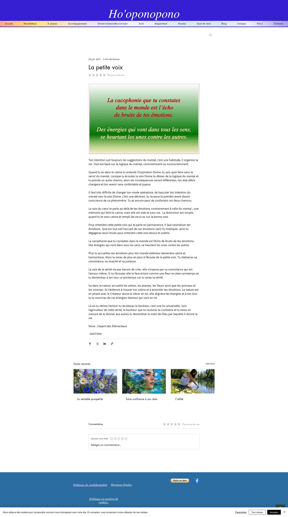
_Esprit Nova (95, 333)
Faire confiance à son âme (141, 399)
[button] (182, 24)
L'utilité (179, 399)
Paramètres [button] (240, 512)
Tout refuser (257, 512)
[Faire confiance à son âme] (144, 381)
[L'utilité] (192, 381)
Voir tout (210, 363)
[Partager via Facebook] (89, 343)
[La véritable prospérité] (95, 381)
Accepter (274, 512)
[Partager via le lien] (112, 343)
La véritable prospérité (90, 399)
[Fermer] (284, 512)
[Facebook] (197, 480)
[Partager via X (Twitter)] (97, 343)
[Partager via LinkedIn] (104, 343)
